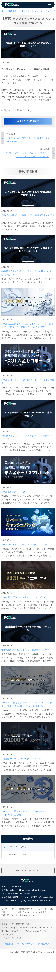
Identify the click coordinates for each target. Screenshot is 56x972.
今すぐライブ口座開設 (28, 121)
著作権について (44, 944)
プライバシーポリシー (25, 944)
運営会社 (9, 944)
